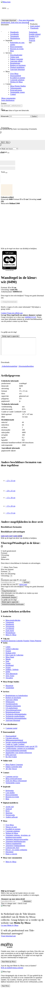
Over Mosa (14, 74)
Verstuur (26, 582)
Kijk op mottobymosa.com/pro (12, 968)
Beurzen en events (17, 49)
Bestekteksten (15, 63)
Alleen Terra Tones (11, 567)
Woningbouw (15, 38)
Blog (12, 51)
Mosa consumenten (8, 98)
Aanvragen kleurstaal (9, 20)
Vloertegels (34, 28)
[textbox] (11, 105)
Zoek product (35, 26)
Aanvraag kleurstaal (17, 69)
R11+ (7, 142)
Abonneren (27, 901)
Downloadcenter (16, 55)
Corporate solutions (17, 80)
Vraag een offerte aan (15, 313)
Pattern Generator (16, 59)
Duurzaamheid (15, 76)
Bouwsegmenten (16, 47)
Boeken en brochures (18, 65)
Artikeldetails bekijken (9, 597)
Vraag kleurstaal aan (9, 302)
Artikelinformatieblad (9, 366)
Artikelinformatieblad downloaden (13, 604)
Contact (13, 94)
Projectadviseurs (16, 90)
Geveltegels (14, 34)
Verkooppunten (15, 88)
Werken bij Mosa (16, 82)
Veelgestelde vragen (17, 92)
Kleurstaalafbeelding (26, 366)
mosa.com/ (23, 584)
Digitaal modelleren (17, 67)
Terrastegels (14, 36)
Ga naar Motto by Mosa (9, 925)
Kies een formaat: (7, 569)
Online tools (14, 57)
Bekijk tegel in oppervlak (10, 336)
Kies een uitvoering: (8, 574)
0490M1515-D (30, 317)
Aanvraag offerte (16, 61)
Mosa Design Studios (18, 86)
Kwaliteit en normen (17, 78)
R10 (2, 142)
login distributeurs (7, 100)
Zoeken (34, 116)
